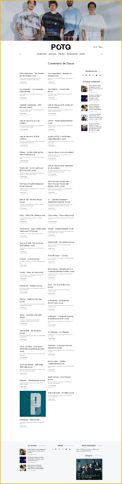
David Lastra (52, 82)
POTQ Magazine (52, 113)
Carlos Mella (24, 82)
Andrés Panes (24, 176)
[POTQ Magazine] (61, 47)
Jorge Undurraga (25, 160)
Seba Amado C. (24, 97)
